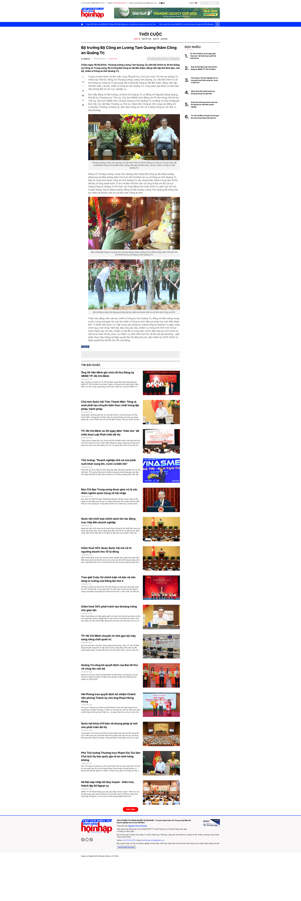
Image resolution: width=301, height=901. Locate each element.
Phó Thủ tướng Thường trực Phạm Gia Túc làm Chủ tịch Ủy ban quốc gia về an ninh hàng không (110, 756)
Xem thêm (130, 809)
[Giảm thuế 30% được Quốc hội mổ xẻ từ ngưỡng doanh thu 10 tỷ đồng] (161, 558)
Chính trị (137, 39)
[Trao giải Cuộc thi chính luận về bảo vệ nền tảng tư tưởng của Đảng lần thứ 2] (161, 587)
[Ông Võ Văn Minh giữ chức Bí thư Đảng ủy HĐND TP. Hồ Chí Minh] (161, 383)
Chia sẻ (85, 347)
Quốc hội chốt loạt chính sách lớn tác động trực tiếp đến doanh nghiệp (204, 104)
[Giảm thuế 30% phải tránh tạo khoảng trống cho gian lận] (161, 617)
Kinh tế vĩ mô (146, 39)
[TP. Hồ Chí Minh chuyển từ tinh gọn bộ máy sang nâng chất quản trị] (161, 646)
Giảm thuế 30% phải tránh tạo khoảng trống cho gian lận (203, 92)
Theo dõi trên (159, 59)
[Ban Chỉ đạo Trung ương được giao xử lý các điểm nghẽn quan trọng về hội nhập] (161, 500)
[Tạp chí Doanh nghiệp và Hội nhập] (160, 3)
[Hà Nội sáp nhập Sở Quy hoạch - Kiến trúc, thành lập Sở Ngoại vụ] (161, 792)
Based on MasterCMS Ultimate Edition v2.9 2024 (100, 856)
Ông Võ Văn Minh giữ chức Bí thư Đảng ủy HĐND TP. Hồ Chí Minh (204, 68)
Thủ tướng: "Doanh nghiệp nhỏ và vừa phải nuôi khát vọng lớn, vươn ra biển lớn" (204, 80)
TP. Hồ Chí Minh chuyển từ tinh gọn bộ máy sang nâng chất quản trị (205, 117)
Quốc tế (156, 39)
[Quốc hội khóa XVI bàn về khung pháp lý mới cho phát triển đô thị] (161, 734)
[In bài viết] (83, 105)
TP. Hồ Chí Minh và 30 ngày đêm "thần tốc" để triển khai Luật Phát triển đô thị (203, 56)
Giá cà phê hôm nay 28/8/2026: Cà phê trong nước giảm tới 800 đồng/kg (122, 24)
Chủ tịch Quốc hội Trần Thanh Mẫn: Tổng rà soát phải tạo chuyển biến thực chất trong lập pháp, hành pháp (110, 405)
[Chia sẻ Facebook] (83, 95)
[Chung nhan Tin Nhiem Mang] (211, 823)
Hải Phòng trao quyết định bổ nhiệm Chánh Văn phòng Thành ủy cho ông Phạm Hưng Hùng (108, 698)
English (191, 3)
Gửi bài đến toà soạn (126, 847)
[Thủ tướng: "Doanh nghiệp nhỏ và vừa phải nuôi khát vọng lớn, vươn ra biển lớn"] (161, 470)
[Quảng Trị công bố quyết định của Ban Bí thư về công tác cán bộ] (161, 675)
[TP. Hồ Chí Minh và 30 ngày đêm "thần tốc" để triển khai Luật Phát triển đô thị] (161, 441)
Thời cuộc (150, 34)
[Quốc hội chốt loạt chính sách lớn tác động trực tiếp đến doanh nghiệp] (161, 529)
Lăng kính (163, 39)
